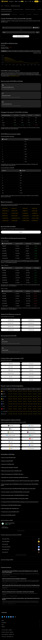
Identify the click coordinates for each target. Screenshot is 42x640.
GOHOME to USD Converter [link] (15, 5)
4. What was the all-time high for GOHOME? (9, 467)
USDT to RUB (10, 396)
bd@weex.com (11, 634)
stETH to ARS (40, 411)
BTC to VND (30, 391)
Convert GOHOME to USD (5, 14)
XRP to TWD (15, 401)
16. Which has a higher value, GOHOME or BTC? (10, 508)
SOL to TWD (15, 406)
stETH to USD (25, 411)
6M (26, 51)
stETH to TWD (15, 411)
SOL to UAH (20, 406)
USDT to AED (35, 396)
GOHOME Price (6, 5)
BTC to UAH (20, 391)
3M (20, 51)
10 (2, 151)
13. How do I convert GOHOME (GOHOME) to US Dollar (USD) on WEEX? (14, 498)
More (3, 624)
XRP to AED (34, 401)
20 (2, 180)
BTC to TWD (15, 391)
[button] (11, 1)
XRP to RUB (10, 401)
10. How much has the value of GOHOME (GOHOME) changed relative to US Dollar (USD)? (18, 488)
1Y (32, 51)
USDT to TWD (15, 396)
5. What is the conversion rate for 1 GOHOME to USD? (11, 470)
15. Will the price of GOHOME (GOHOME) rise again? (11, 505)
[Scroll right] (27, 1)
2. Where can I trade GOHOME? (7, 460)
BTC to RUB (10, 391)
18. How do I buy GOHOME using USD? (8, 515)
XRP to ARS (39, 401)
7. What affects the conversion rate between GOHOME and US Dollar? (14, 477)
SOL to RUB (10, 406)
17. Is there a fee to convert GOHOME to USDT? (10, 511)
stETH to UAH (20, 411)
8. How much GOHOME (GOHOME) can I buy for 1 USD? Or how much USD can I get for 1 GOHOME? (20, 480)
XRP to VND (29, 401)
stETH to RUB (10, 411)
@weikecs (10, 629)
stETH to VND (30, 411)
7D (9, 51)
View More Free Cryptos (21, 530)
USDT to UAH (20, 396)
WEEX (2, 5)
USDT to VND (30, 396)
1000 (3, 161)
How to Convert (28, 14)
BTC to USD (25, 391)
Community (4, 612)
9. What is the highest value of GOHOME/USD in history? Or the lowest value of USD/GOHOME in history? (19, 485)
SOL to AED (34, 406)
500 (2, 190)
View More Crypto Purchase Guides (21, 554)
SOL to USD (25, 406)
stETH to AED (35, 411)
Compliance (4, 622)
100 (2, 159)
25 (2, 154)
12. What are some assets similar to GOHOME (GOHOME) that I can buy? (15, 495)
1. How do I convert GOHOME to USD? (8, 457)
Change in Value (35, 14)
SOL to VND (30, 406)
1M (15, 51)
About (3, 620)
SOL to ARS (39, 406)
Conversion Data (21, 14)
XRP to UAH (20, 401)
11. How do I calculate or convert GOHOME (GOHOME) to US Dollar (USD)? (15, 491)
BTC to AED (34, 391)
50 (2, 156)
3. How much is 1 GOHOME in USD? (7, 464)
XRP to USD (25, 401)
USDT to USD (25, 396)
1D (3, 51)
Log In (33, 1)
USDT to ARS (40, 396)
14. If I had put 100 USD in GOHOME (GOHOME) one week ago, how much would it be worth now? (19, 501)
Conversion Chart (14, 14)
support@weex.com (9, 636)
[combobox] (36, 28)
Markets (16, 1)
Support (3, 626)
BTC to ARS (39, 391)
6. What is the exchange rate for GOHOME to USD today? (12, 474)
